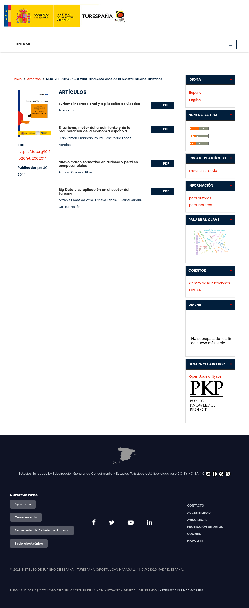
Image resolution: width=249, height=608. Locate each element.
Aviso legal (197, 519)
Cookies (194, 534)
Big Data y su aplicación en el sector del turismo (94, 191)
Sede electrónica (29, 543)
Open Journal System (206, 376)
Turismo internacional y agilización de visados (99, 104)
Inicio (18, 79)
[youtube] (131, 523)
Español (195, 92)
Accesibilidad (199, 512)
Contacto (195, 505)
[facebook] (94, 523)
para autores (200, 198)
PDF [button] (166, 105)
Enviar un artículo (203, 171)
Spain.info (23, 504)
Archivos (34, 79)
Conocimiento (26, 517)
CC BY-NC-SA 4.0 (191, 473)
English (195, 100)
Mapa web (195, 541)
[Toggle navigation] (231, 44)
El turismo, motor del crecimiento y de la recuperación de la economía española (94, 129)
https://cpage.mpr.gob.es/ (181, 590)
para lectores (200, 205)
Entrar (23, 44)
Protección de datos (205, 527)
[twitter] (112, 523)
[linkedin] (150, 523)
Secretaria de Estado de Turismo (42, 530)
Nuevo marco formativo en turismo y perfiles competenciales (98, 164)
